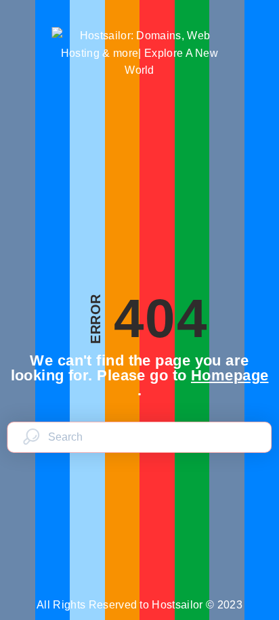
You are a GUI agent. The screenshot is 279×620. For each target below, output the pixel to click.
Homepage (230, 375)
